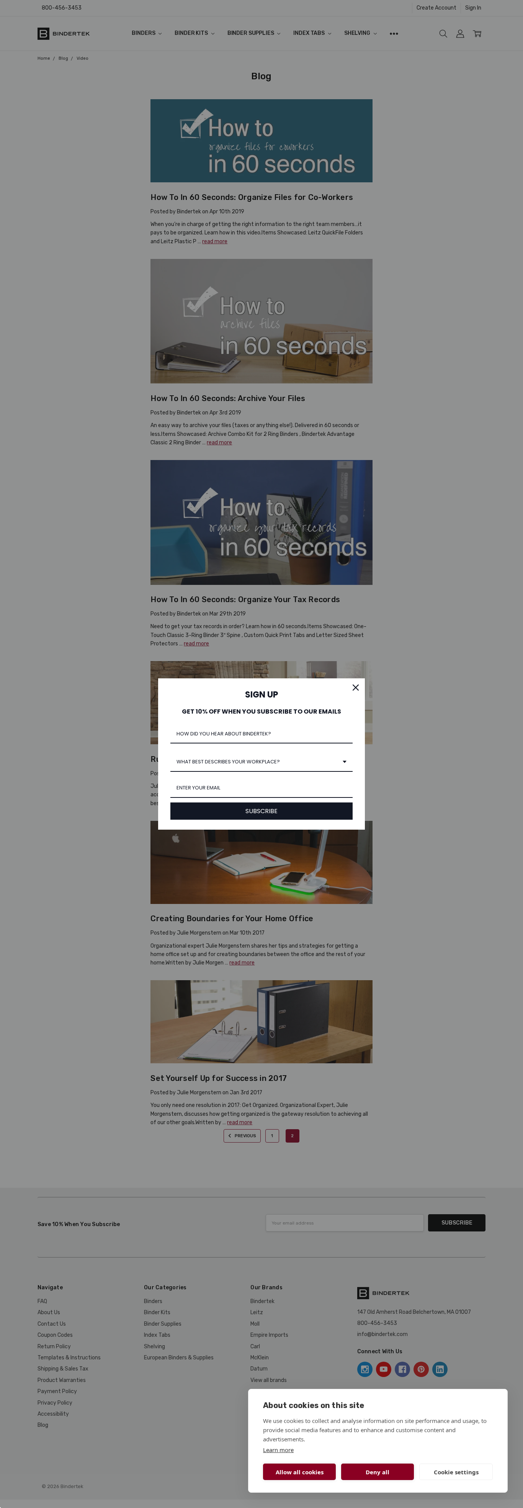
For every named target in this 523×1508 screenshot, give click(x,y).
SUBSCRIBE (261, 811)
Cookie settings (456, 1472)
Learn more (278, 1450)
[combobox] (261, 762)
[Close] (355, 687)
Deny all (377, 1472)
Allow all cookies (300, 1472)
